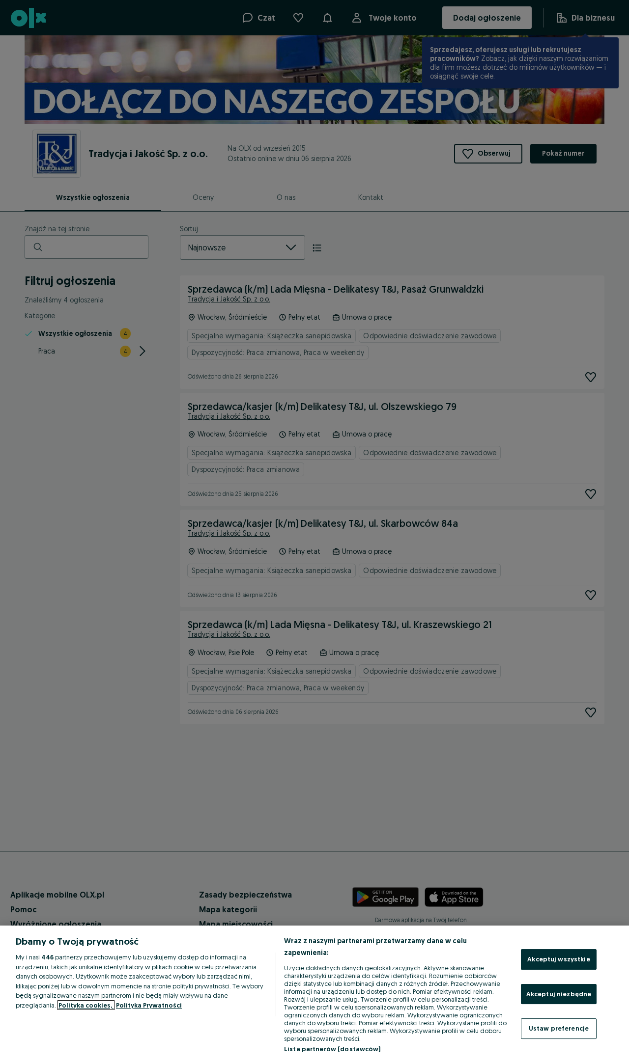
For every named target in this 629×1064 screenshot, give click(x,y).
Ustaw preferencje (559, 1028)
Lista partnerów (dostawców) (332, 1049)
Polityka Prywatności (149, 1005)
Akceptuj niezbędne (558, 994)
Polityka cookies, (86, 1005)
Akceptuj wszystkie (558, 959)
